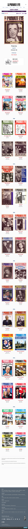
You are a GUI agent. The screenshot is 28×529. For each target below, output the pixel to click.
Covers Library (4, 502)
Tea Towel (10, 497)
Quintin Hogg (20, 136)
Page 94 (14, 7)
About (24, 7)
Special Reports (8, 505)
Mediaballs (20, 490)
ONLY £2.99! (15, 59)
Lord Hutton (7, 328)
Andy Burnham (7, 89)
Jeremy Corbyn (20, 400)
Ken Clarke (20, 302)
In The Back (6, 491)
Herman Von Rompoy (7, 351)
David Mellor (21, 280)
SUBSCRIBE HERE (15, 61)
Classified (3, 508)
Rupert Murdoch (7, 377)
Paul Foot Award (4, 505)
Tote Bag (3, 497)
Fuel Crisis (7, 449)
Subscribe (7, 7)
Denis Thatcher (7, 254)
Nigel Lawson (20, 231)
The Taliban (7, 426)
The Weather (20, 89)
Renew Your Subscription (8, 494)
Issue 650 (19, 13)
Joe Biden (20, 449)
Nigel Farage (20, 112)
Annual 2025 (13, 497)
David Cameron (20, 426)
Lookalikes (23, 490)
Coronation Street (13, 490)
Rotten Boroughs (18, 491)
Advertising (3, 507)
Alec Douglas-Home (7, 135)
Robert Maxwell (14, 54)
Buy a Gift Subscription (15, 494)
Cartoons (17, 490)
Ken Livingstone (20, 328)
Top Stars (22, 11)
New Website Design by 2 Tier (5, 524)
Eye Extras (3, 504)
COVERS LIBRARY (14, 10)
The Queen (7, 206)
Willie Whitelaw (7, 183)
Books (5, 497)
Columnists (13, 491)
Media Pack (11, 508)
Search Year (13, 11)
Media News (10, 491)
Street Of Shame (6, 490)
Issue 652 (23, 13)
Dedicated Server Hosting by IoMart (6, 525)
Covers (17, 7)
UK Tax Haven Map (13, 505)
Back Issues (17, 497)
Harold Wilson (7, 157)
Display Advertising (7, 508)
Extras (21, 7)
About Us (3, 510)
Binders (8, 497)
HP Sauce (9, 490)
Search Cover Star (5, 11)
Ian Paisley (20, 157)
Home (4, 7)
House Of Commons (20, 377)
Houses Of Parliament (20, 351)
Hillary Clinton (7, 400)
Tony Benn (7, 231)
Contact (15, 508)
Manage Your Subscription (21, 494)
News (2, 490)
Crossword (3, 491)
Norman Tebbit (20, 254)
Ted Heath (20, 204)
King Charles (7, 302)
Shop (10, 7)
